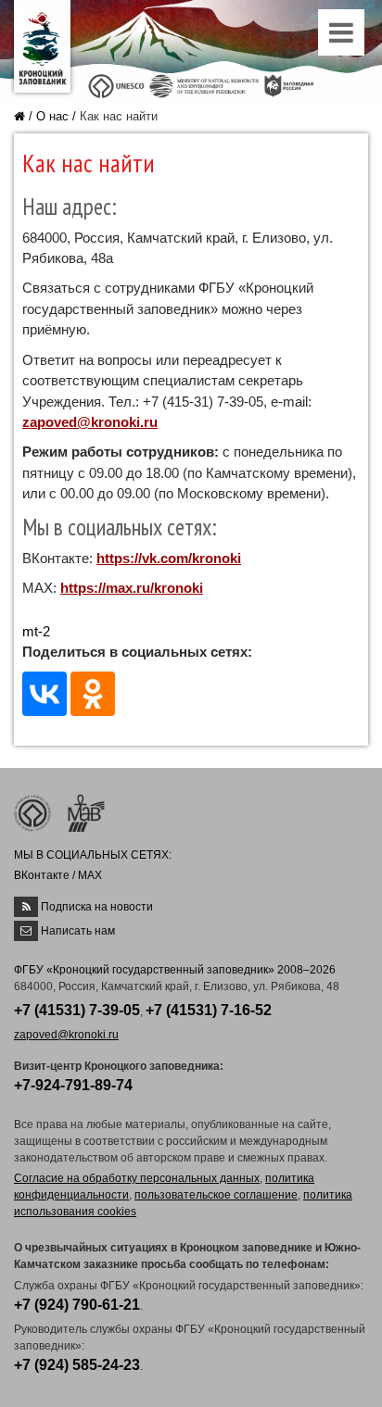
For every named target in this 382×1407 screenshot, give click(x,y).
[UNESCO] (116, 85)
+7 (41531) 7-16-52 (209, 1010)
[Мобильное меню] (343, 37)
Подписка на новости (97, 906)
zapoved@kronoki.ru (90, 422)
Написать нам (78, 930)
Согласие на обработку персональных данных (137, 1178)
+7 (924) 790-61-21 (77, 1305)
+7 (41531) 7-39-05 (77, 1010)
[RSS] (26, 907)
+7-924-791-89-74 (73, 1085)
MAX (90, 875)
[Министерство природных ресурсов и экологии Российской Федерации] (204, 85)
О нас (52, 116)
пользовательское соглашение (216, 1194)
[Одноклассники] (92, 694)
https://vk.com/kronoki (168, 558)
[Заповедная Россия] (288, 85)
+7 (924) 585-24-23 (77, 1365)
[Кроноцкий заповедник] (42, 46)
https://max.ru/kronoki (131, 588)
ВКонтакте (42, 875)
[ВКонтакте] (44, 694)
